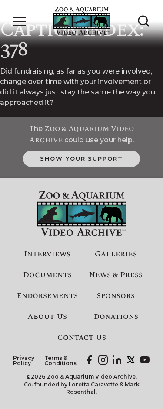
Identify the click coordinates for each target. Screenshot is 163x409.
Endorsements (47, 296)
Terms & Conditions (60, 360)
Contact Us (81, 338)
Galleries (116, 254)
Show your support (81, 158)
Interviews (47, 254)
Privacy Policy (23, 360)
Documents (47, 275)
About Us (47, 317)
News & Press (116, 275)
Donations (115, 317)
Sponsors (115, 296)
